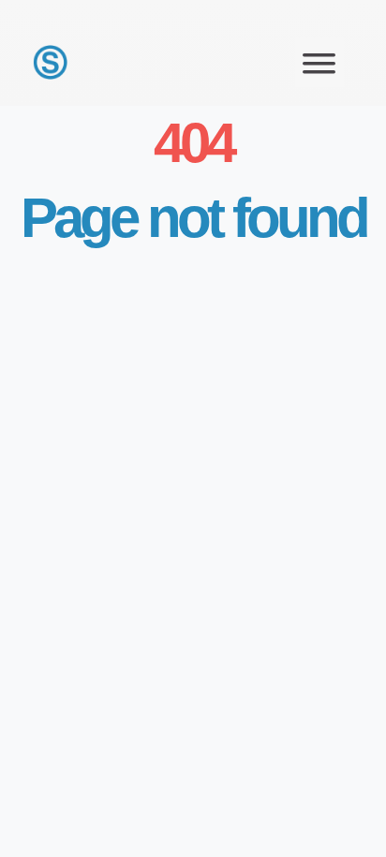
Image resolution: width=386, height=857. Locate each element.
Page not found (193, 217)
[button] (320, 62)
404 (193, 142)
